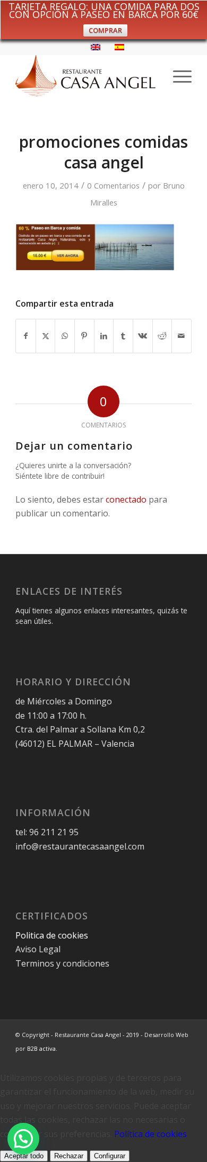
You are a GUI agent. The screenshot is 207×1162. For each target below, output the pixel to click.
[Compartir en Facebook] (26, 335)
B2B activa (41, 1048)
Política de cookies (150, 1134)
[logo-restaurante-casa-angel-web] (85, 76)
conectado (126, 499)
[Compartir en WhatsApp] (64, 335)
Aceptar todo (24, 1156)
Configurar (109, 1156)
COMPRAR (105, 30)
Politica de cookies (52, 935)
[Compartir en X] (45, 335)
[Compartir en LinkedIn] (104, 335)
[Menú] (177, 76)
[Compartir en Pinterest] (84, 335)
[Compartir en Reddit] (162, 335)
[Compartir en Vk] (142, 335)
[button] (23, 1139)
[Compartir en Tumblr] (123, 335)
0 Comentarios (113, 185)
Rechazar (68, 1156)
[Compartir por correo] (181, 335)
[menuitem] (177, 76)
